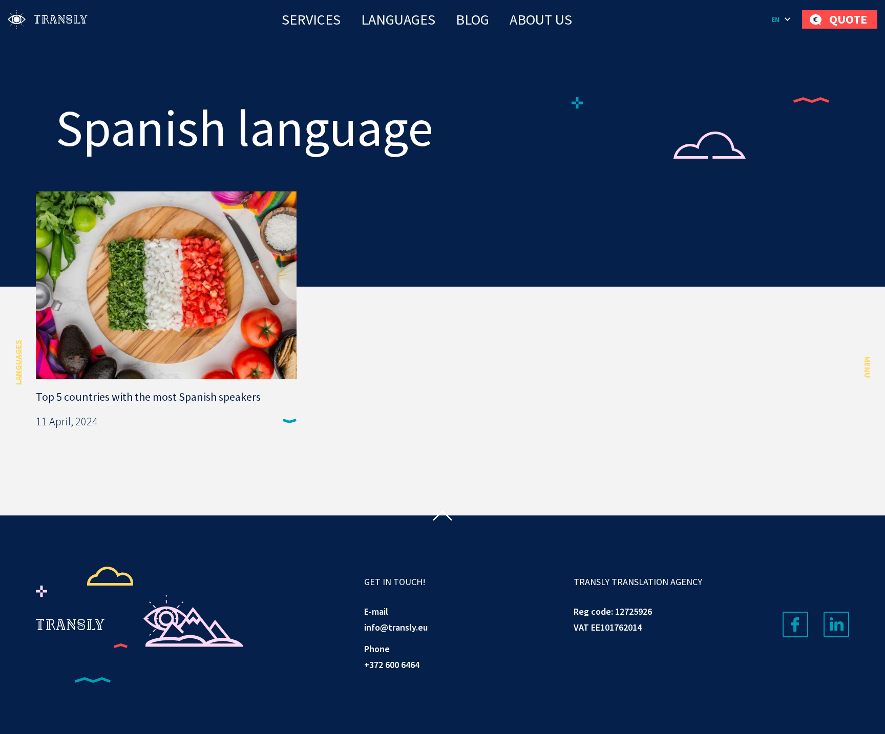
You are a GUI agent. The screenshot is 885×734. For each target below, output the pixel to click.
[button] (781, 19)
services (311, 19)
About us (541, 19)
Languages (398, 19)
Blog (472, 19)
